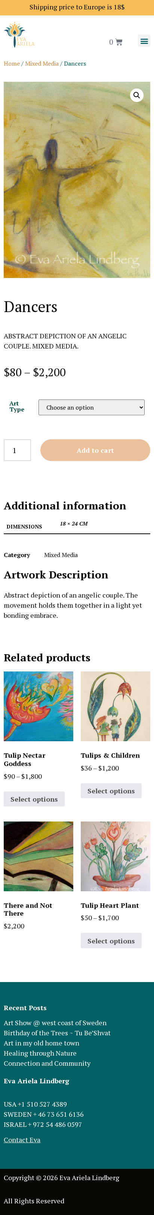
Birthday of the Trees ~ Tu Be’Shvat (57, 1032)
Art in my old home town (41, 1042)
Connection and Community (47, 1063)
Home (12, 63)
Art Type (16, 406)
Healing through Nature (40, 1052)
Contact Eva (22, 1139)
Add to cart (95, 450)
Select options (34, 798)
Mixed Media (42, 63)
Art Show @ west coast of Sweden (55, 1022)
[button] (144, 41)
